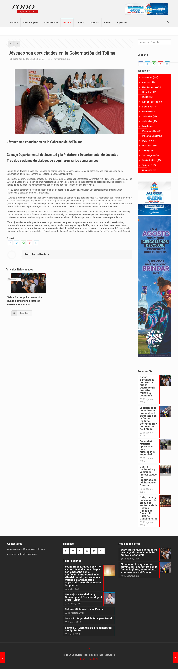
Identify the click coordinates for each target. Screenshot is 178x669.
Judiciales (147, 116)
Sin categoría (148, 155)
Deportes (146, 92)
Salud (145, 150)
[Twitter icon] (84, 659)
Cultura (145, 82)
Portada (146, 145)
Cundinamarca (149, 87)
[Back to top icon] (89, 648)
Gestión (146, 111)
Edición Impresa (150, 102)
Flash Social (148, 106)
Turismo (146, 165)
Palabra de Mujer (150, 136)
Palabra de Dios (150, 131)
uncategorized (149, 170)
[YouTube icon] (87, 659)
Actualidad (147, 77)
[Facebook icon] (80, 659)
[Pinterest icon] (94, 659)
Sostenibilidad (149, 160)
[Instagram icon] (97, 659)
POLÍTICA (147, 140)
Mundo (145, 126)
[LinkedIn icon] (90, 659)
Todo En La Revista (35, 59)
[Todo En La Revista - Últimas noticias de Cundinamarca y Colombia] (24, 9)
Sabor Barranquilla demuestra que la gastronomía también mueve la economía (24, 301)
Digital (145, 97)
